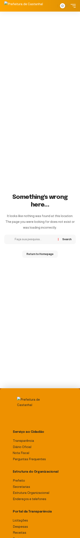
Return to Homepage (40, 254)
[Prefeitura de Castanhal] (25, 5)
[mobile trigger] (72, 5)
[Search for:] (35, 239)
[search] (53, 6)
